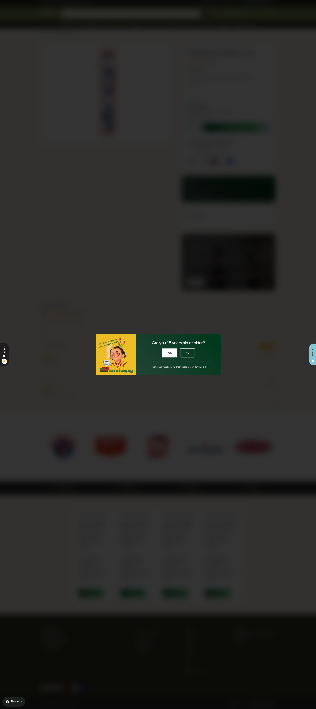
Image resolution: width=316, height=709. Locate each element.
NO (187, 352)
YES (169, 352)
